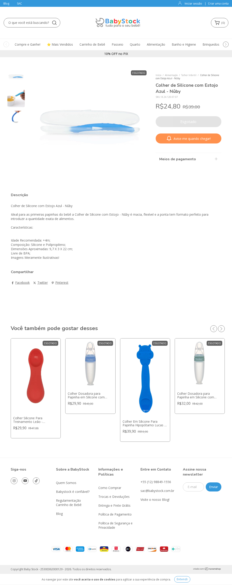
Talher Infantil (188, 75)
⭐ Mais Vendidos (60, 44)
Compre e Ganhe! (27, 44)
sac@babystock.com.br (157, 491)
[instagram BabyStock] (14, 480)
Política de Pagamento (115, 514)
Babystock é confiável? (72, 491)
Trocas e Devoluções (114, 496)
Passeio (117, 44)
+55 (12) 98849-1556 (155, 482)
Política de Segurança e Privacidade (115, 525)
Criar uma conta (218, 3)
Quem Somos (66, 483)
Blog (6, 3)
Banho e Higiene (184, 44)
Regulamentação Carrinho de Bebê (69, 502)
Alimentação (156, 44)
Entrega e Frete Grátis (114, 505)
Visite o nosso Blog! (154, 499)
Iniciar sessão (193, 3)
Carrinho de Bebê (92, 44)
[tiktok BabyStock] (36, 480)
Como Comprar (109, 488)
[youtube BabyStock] (25, 480)
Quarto (135, 44)
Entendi (182, 579)
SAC (19, 3)
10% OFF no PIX (116, 54)
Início (158, 75)
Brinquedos (211, 44)
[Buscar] (54, 23)
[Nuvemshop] (207, 569)
